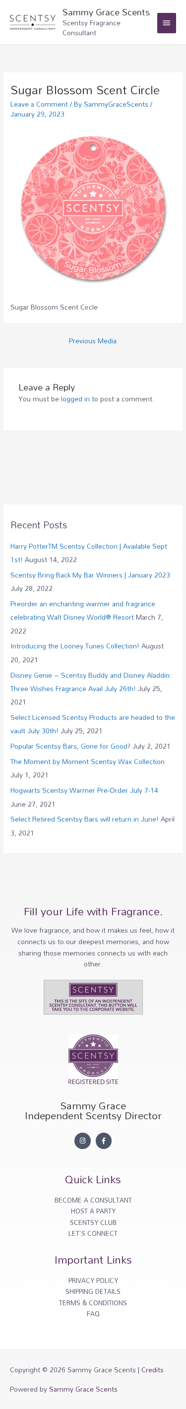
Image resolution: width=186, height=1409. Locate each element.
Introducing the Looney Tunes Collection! (74, 645)
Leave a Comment (39, 104)
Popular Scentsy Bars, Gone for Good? (70, 746)
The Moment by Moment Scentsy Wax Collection (87, 761)
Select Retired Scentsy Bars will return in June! (84, 819)
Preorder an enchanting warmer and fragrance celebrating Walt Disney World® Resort (82, 610)
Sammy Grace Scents (106, 12)
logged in (75, 398)
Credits (152, 1369)
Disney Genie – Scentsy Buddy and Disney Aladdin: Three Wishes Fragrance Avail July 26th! (91, 681)
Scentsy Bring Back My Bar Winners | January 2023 (90, 574)
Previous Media (93, 340)
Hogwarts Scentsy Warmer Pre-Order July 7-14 (84, 790)
